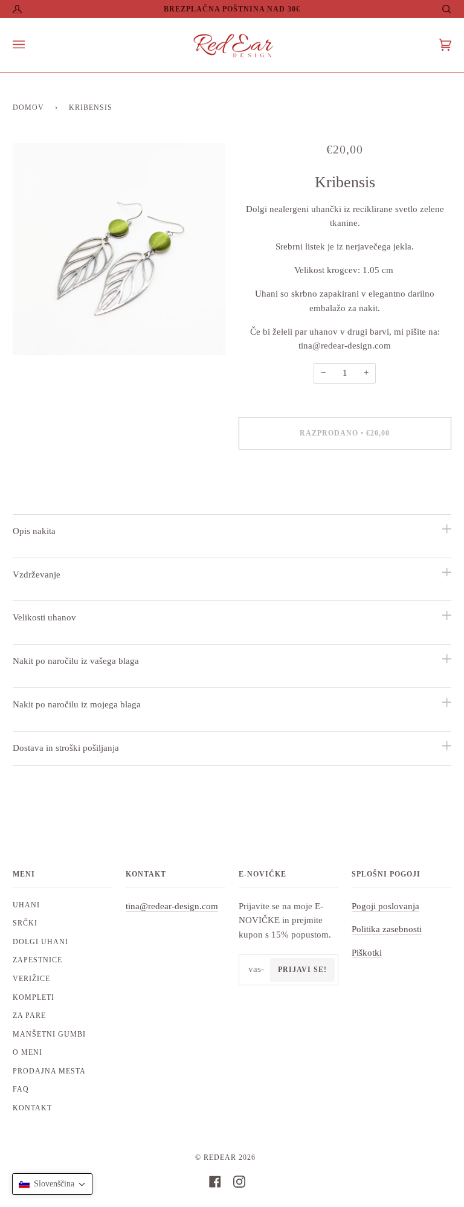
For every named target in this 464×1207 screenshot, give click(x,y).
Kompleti (33, 997)
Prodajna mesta (49, 1071)
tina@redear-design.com (172, 906)
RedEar (220, 1157)
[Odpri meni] (31, 45)
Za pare (29, 1015)
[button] (52, 1184)
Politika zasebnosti (387, 929)
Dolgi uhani (40, 942)
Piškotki (367, 953)
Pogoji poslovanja (385, 906)
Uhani (26, 905)
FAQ (21, 1089)
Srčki (25, 923)
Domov (28, 107)
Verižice (31, 978)
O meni (27, 1052)
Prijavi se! (302, 969)
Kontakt (32, 1108)
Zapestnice (37, 960)
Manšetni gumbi (49, 1034)
